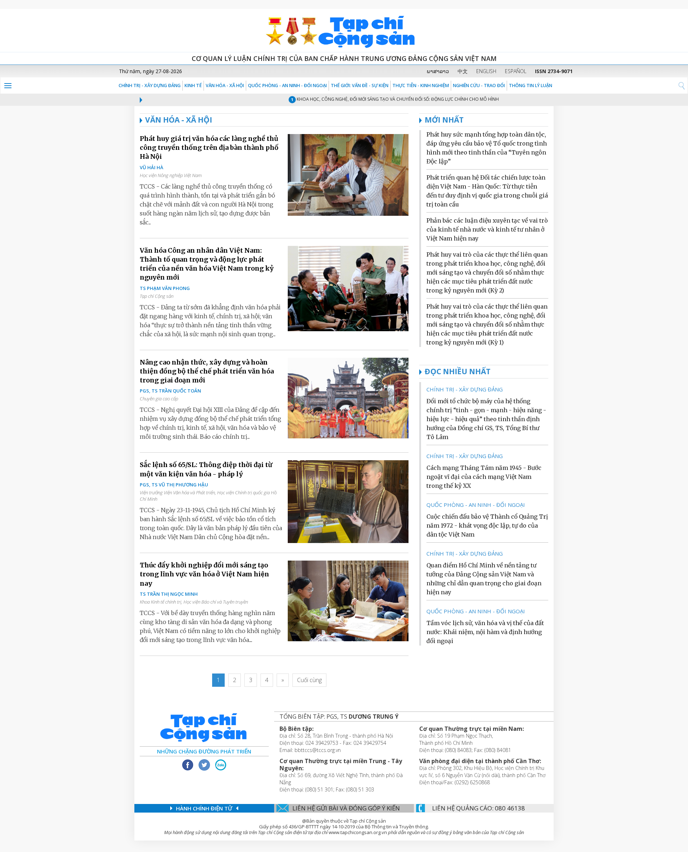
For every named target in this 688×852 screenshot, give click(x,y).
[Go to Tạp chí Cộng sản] (344, 30)
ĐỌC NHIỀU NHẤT (458, 371)
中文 (463, 71)
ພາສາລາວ (438, 71)
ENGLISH (486, 71)
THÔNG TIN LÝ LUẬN (530, 85)
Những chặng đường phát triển (204, 751)
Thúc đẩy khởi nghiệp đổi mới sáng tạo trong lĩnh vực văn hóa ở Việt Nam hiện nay (204, 574)
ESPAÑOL (515, 71)
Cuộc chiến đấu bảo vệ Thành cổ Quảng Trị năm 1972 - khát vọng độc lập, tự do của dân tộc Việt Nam (487, 525)
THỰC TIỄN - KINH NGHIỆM (420, 85)
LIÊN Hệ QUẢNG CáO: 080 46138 (478, 808)
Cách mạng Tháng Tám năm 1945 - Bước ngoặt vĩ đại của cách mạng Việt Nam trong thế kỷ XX (483, 476)
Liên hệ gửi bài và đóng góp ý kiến (346, 808)
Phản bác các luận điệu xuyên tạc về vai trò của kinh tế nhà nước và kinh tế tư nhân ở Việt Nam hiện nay (487, 229)
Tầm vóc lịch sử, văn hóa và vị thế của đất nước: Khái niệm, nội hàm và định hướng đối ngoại (485, 631)
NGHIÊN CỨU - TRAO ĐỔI (479, 85)
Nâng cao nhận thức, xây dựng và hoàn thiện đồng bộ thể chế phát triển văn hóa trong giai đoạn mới (207, 371)
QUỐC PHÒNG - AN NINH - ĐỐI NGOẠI (287, 85)
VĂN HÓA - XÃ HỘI (225, 85)
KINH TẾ (193, 85)
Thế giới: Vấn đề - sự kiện (359, 85)
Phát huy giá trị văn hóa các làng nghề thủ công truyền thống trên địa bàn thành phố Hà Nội (209, 147)
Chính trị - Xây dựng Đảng (150, 85)
